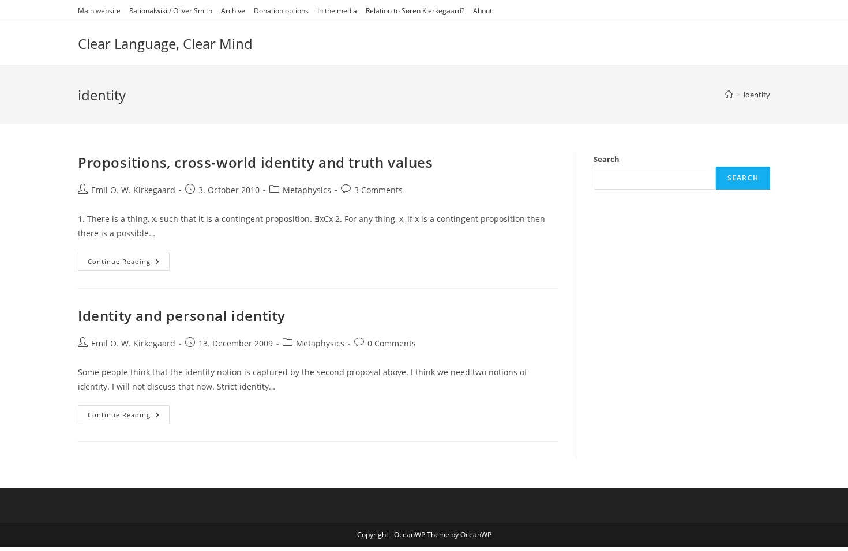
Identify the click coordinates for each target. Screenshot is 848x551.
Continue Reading (129, 263)
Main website (99, 11)
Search (607, 159)
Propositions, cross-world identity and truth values (255, 162)
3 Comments (378, 189)
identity (757, 94)
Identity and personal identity (182, 315)
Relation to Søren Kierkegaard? (415, 11)
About (482, 11)
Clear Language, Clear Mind (165, 43)
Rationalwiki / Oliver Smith (170, 11)
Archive (233, 11)
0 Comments (391, 343)
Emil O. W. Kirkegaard (133, 189)
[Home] (729, 94)
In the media (337, 11)
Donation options (281, 11)
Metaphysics (307, 189)
